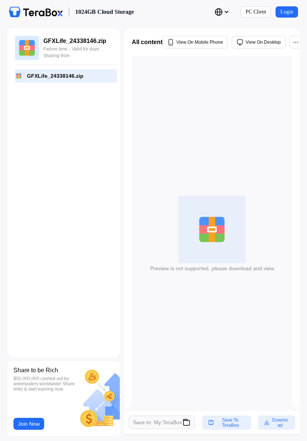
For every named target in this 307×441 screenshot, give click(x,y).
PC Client (256, 12)
